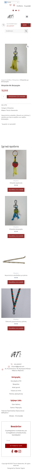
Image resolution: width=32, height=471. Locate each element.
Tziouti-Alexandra (12, 110)
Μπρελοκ (15, 80)
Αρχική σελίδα (6, 80)
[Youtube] (16, 10)
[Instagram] (18, 10)
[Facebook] (13, 10)
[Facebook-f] (12, 451)
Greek (9, 2)
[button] (26, 16)
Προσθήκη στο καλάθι (17, 96)
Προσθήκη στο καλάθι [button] (16, 189)
